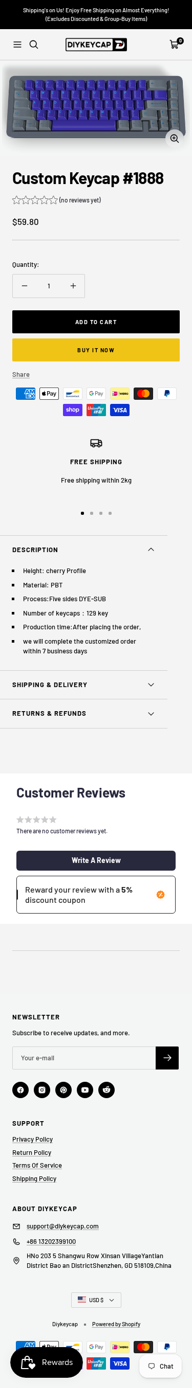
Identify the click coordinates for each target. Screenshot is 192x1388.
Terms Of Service (37, 1165)
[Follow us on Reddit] (106, 1090)
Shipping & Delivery (50, 684)
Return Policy (31, 1152)
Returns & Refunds (49, 713)
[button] (56, 201)
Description (35, 549)
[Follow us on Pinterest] (63, 1090)
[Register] (167, 1058)
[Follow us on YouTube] (85, 1090)
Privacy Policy (32, 1139)
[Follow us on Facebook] (20, 1090)
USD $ (96, 1299)
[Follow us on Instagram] (42, 1090)
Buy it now (96, 350)
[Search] (34, 44)
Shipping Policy (34, 1178)
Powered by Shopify (116, 1324)
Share (21, 374)
